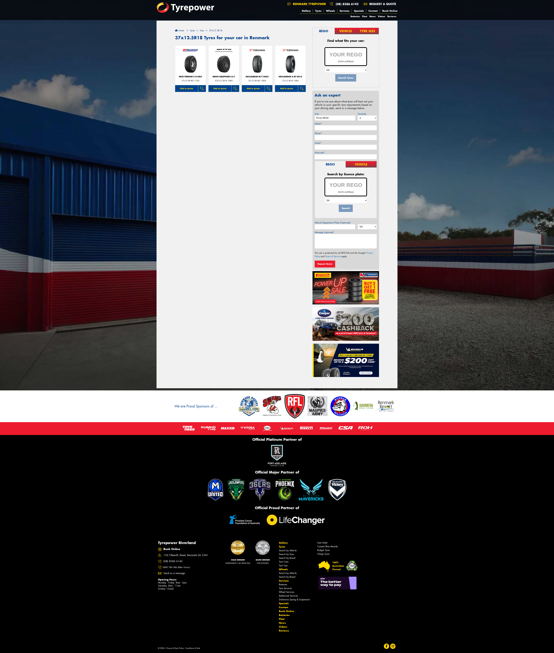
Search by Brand (287, 558)
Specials (359, 10)
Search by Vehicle (288, 550)
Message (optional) (324, 232)
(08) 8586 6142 (347, 4)
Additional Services (288, 595)
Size (317, 113)
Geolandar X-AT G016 (290, 76)
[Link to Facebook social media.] (386, 646)
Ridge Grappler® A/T (224, 76)
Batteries (355, 16)
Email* (318, 143)
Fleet (364, 16)
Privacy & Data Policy (175, 648)
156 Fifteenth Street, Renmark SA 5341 (185, 555)
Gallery (306, 10)
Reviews (391, 16)
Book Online (389, 10)
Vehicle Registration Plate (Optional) (332, 222)
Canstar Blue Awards (327, 546)
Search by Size (286, 554)
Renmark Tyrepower (309, 4)
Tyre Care (283, 561)
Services (344, 10)
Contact (373, 10)
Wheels (330, 10)
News (372, 16)
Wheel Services (286, 592)
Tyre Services (285, 588)
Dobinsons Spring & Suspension (294, 599)
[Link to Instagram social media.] (393, 646)
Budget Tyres (323, 550)
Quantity (362, 113)
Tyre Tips (283, 565)
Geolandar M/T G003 (257, 76)
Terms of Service (333, 256)
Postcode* (320, 152)
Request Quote (325, 264)
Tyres (318, 10)
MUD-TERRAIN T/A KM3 (190, 76)
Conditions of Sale (192, 648)
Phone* (318, 133)
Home (181, 30)
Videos (381, 16)
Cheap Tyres (323, 553)
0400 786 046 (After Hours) (176, 567)
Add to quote (186, 88)
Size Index (322, 542)
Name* (318, 123)
